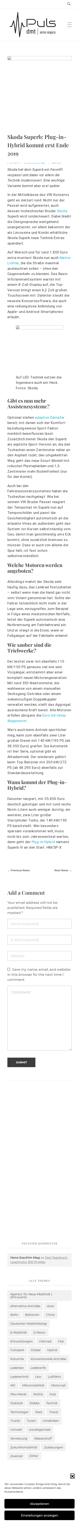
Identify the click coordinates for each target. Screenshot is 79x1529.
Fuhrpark (17, 1350)
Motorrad (58, 1385)
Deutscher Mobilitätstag (28, 1323)
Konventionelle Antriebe (48, 1359)
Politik (38, 1394)
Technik (51, 1403)
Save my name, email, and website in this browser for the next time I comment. (38, 974)
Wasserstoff (43, 1438)
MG (12, 1385)
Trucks (15, 1421)
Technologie (19, 1412)
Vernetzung (18, 1438)
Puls (53, 1394)
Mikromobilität (33, 1385)
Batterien (32, 1315)
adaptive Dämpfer (49, 417)
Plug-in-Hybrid (43, 842)
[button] (72, 1476)
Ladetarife (38, 1368)
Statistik (16, 1403)
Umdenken (51, 1421)
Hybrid (52, 1350)
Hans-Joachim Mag (36, 163)
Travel (53, 1412)
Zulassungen (53, 1447)
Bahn (14, 1315)
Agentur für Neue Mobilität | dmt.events (31, 1295)
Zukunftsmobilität (23, 1447)
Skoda (62, 211)
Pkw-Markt (18, 1394)
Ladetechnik (19, 1377)
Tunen (31, 1421)
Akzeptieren (39, 1504)
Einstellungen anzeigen (39, 1515)
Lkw (38, 1377)
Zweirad (16, 1456)
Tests (38, 1412)
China (50, 1315)
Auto (50, 1306)
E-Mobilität (18, 1332)
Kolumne (17, 1359)
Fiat (61, 1341)
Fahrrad (45, 1341)
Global (35, 1350)
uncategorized (39, 1429)
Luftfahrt (54, 1377)
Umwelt (16, 1429)
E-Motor (39, 1332)
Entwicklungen (21, 1341)
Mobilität (56, 163)
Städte (34, 1403)
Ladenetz (17, 1368)
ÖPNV (33, 1456)
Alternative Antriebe (25, 1306)
